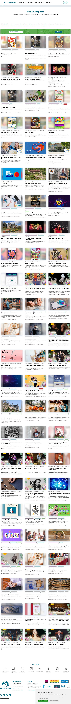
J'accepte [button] (40, 700)
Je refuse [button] (45, 700)
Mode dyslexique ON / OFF (4, 698)
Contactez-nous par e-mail (33, 690)
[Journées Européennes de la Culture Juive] (22, 666)
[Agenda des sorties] (31, 666)
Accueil (1, 5)
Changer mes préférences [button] (53, 700)
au (39, 31)
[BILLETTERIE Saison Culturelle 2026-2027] (5, 666)
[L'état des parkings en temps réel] (66, 666)
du (24, 31)
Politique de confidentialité (18, 690)
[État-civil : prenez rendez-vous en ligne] (48, 666)
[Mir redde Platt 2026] (40, 666)
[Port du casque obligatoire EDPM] (13, 666)
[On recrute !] (57, 666)
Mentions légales (16, 688)
